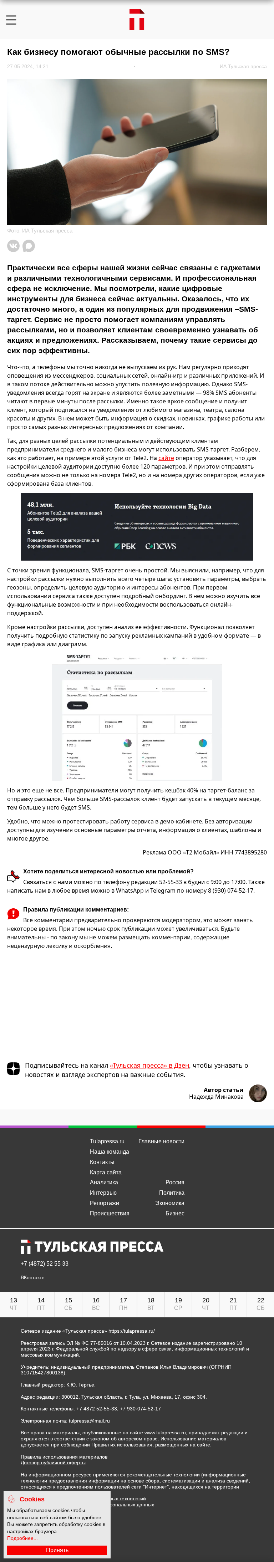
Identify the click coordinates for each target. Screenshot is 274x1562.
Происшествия (110, 1213)
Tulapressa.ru (107, 1141)
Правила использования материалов (64, 1457)
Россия (175, 1182)
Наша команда (109, 1152)
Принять (57, 1550)
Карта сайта (106, 1172)
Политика (171, 1193)
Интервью (103, 1193)
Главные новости (161, 1141)
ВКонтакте (33, 1277)
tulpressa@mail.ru (89, 1421)
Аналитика (104, 1182)
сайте (166, 458)
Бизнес (175, 1213)
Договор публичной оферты (53, 1462)
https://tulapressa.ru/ (131, 1331)
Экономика (169, 1203)
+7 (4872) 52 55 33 (44, 1264)
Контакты (102, 1162)
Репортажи (104, 1203)
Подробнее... (22, 1538)
